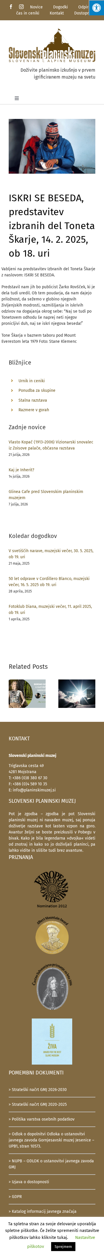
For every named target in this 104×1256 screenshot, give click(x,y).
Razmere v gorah (33, 409)
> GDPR (15, 1196)
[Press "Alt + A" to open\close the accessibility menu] (96, 7)
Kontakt (57, 13)
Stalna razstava (32, 400)
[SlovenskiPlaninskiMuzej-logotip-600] (52, 29)
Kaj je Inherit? (21, 469)
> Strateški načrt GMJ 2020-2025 (38, 1104)
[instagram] (21, 6)
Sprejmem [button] (63, 1246)
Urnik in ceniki (31, 380)
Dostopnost (84, 13)
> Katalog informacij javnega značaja (43, 1211)
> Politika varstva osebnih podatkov (42, 1119)
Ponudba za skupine (36, 390)
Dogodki (60, 7)
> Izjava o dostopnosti (29, 1181)
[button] (13, 693)
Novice (36, 7)
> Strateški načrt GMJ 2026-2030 (38, 1089)
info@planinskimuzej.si (34, 790)
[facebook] (11, 6)
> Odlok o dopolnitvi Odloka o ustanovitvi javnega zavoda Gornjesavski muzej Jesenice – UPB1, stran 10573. (51, 1140)
